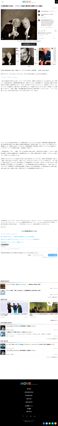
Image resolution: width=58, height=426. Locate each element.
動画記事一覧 (53, 320)
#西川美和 (7, 354)
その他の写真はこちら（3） (29, 44)
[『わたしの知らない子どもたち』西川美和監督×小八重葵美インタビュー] (2, 352)
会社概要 (29, 408)
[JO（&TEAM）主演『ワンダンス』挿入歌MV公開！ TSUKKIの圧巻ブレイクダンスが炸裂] (14, 307)
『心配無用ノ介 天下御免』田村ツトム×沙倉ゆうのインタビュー (19, 332)
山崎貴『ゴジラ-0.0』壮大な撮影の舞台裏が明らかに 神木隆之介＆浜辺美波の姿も (44, 314)
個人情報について (29, 405)
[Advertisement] (29, 104)
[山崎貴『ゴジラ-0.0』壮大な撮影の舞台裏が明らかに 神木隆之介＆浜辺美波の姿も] (44, 307)
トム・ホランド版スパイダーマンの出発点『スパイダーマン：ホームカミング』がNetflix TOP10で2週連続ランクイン (30, 344)
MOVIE (29, 399)
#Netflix (7, 348)
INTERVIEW (29, 392)
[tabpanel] (11, 56)
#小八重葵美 (12, 354)
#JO (4, 317)
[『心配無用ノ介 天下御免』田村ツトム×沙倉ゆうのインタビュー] (2, 333)
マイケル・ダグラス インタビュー (10, 77)
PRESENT (29, 402)
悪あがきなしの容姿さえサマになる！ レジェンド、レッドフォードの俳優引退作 (20, 239)
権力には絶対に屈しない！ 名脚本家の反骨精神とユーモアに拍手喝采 (17, 236)
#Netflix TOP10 (11, 348)
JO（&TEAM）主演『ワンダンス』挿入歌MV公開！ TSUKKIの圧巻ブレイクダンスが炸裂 (14, 314)
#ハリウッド (3, 8)
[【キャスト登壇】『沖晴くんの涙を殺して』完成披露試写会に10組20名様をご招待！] (2, 292)
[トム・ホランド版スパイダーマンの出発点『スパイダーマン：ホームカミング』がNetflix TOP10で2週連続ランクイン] (2, 346)
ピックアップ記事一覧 (51, 357)
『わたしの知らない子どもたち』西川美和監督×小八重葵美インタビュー (21, 350)
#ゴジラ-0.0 (34, 317)
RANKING (29, 395)
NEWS (29, 389)
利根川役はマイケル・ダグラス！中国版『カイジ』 (13, 242)
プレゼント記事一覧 (52, 297)
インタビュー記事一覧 (51, 338)
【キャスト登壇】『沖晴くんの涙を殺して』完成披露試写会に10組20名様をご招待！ (23, 290)
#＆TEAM (1, 317)
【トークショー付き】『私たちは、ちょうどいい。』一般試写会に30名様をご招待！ (23, 284)
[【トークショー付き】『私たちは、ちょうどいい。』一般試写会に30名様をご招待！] (2, 286)
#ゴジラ (31, 317)
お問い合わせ (29, 411)
